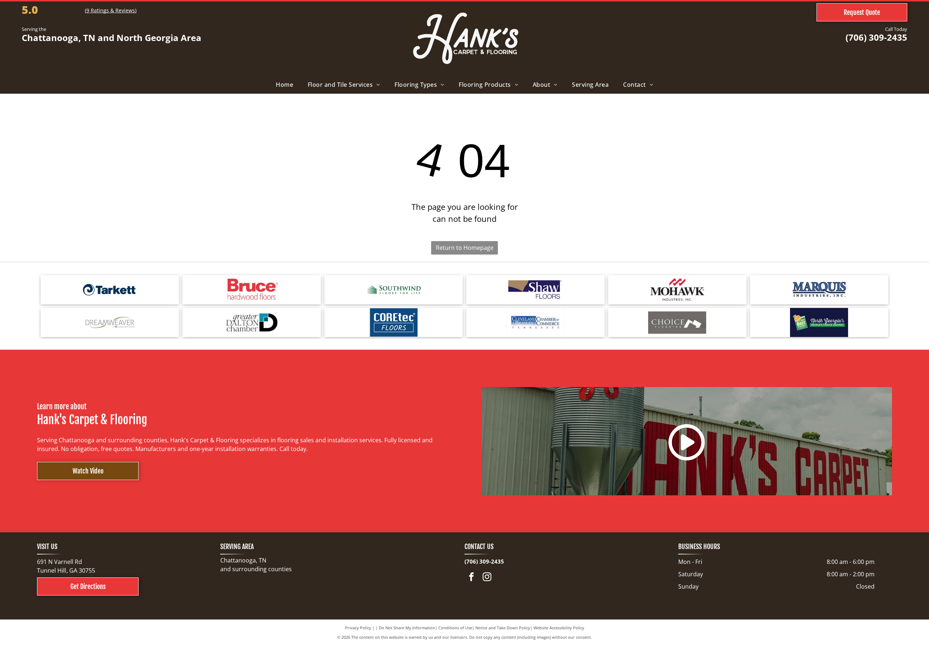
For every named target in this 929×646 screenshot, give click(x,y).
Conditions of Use (455, 627)
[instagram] (487, 577)
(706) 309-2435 (876, 37)
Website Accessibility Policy (558, 627)
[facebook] (471, 577)
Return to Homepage (465, 248)
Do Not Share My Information (407, 627)
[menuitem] (284, 84)
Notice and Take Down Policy (502, 627)
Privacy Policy (358, 627)
